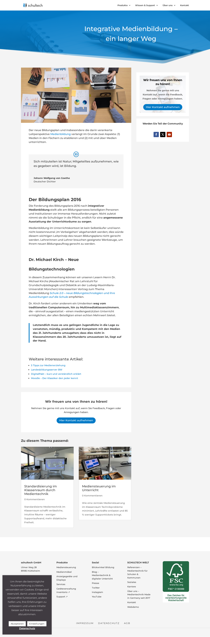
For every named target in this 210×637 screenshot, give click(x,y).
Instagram (97, 592)
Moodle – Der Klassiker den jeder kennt (54, 378)
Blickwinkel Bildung (103, 567)
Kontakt (184, 5)
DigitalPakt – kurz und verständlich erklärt (56, 373)
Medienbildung (60, 134)
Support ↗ (62, 596)
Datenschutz (108, 623)
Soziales (131, 582)
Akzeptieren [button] (17, 623)
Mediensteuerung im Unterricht (99, 488)
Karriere (131, 586)
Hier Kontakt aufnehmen (76, 420)
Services (60, 584)
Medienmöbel (64, 572)
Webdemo (133, 607)
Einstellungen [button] (36, 623)
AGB (127, 623)
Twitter (96, 587)
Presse (95, 583)
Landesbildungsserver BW (46, 369)
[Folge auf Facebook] (156, 134)
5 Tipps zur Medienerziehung (48, 365)
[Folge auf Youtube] (169, 134)
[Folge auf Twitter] (162, 134)
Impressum (85, 623)
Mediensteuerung (66, 567)
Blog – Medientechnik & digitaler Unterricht (102, 575)
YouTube (96, 596)
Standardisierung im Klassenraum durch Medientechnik (40, 490)
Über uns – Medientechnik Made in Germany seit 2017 (138, 594)
